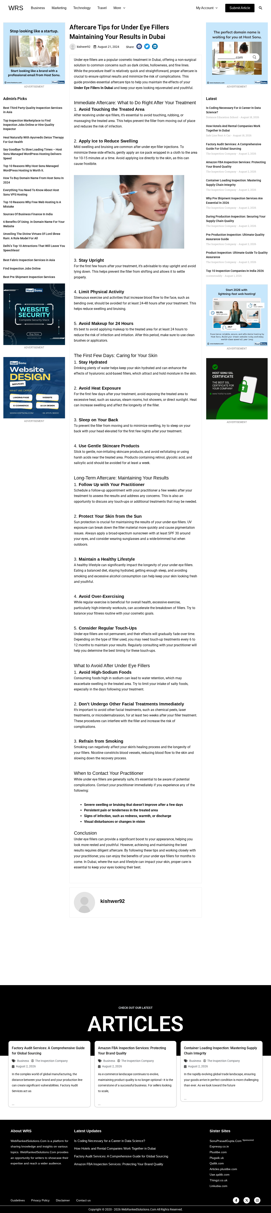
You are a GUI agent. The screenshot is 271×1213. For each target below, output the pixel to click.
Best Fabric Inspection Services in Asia (29, 260)
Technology (82, 8)
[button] (239, 8)
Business (38, 8)
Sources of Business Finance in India (28, 214)
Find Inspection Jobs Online (22, 268)
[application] (123, 8)
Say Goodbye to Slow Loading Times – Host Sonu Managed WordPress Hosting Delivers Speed (32, 154)
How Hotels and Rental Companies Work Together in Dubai (115, 1148)
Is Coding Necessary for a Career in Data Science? (109, 1141)
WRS (15, 7)
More (117, 8)
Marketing (59, 8)
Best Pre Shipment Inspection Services (29, 277)
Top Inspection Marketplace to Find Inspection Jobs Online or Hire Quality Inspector (28, 125)
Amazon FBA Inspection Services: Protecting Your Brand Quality (118, 1164)
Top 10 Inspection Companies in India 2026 (235, 270)
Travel (102, 8)
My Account (204, 8)
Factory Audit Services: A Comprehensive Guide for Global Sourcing (121, 1156)
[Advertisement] (135, 951)
